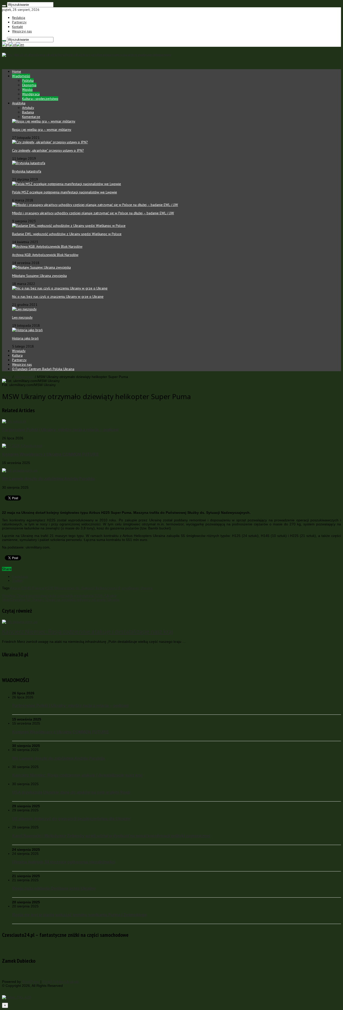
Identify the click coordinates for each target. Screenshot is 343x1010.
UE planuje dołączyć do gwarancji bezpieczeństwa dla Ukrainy (71, 818)
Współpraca (31, 94)
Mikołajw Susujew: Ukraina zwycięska (39, 275)
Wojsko (27, 89)
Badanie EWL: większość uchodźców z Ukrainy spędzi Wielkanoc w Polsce (67, 234)
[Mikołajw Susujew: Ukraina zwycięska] (41, 267)
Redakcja (18, 17)
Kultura (17, 355)
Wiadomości (21, 76)
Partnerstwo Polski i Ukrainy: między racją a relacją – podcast (60, 429)
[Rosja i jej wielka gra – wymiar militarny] (43, 121)
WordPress (30, 982)
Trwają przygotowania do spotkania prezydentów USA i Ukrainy (59, 596)
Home (16, 71)
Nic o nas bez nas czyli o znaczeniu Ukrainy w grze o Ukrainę (57, 296)
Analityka (18, 103)
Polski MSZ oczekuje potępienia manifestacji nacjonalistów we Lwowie (64, 192)
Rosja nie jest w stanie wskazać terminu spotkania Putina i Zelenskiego (79, 914)
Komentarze (31, 116)
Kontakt (17, 26)
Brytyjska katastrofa (26, 171)
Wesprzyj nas (22, 31)
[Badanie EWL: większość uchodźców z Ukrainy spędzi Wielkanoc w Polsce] (69, 225)
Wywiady (19, 351)
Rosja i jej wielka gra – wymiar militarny (41, 129)
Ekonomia (29, 85)
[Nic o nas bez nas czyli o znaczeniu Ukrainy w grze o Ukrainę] (59, 288)
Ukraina (146, 588)
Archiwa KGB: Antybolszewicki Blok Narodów (45, 254)
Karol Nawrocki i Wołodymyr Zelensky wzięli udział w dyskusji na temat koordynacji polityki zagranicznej (111, 835)
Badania (28, 112)
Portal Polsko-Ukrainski (60, 982)
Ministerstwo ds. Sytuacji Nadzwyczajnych (87, 588)
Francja (38, 588)
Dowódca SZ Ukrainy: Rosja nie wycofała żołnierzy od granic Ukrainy (60, 600)
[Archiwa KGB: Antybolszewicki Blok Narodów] (47, 246)
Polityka (28, 80)
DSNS (26, 588)
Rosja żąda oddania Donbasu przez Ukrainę (53, 888)
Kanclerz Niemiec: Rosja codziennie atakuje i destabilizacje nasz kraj (87, 631)
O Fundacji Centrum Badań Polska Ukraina (43, 369)
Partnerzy (19, 22)
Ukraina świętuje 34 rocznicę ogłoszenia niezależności (63, 862)
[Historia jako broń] (27, 330)
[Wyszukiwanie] (4, 6)
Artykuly (28, 107)
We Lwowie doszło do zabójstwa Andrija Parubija (48, 478)
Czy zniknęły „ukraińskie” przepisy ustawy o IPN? (48, 150)
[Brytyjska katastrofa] (28, 163)
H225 (49, 588)
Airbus (15, 588)
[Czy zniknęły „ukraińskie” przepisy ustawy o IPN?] (50, 142)
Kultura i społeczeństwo (40, 98)
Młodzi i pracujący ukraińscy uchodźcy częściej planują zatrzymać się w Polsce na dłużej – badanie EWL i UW (93, 213)
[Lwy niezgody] (24, 309)
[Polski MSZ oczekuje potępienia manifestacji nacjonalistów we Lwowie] (66, 184)
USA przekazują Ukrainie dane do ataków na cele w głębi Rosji (71, 792)
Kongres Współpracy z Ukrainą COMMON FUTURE (50, 454)
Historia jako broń (25, 338)
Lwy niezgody (22, 317)
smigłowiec (130, 588)
